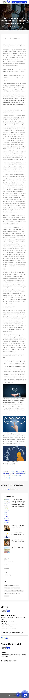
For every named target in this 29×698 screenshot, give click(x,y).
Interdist (6, 590)
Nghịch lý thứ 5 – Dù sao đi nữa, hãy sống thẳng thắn (18, 527)
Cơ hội (16, 585)
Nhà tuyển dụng (19, 590)
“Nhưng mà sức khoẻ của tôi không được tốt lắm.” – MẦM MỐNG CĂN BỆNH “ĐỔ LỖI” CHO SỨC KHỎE (14, 473)
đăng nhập (9, 489)
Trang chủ (3, 8)
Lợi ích (11, 590)
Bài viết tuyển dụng (9, 561)
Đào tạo (10, 8)
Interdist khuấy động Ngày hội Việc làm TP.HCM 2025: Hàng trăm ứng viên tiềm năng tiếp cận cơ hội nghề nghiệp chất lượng (18, 503)
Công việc (11, 585)
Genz (12, 588)
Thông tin (6, 568)
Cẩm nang (7, 588)
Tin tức (6, 593)
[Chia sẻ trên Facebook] (9, 478)
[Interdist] (6, 2)
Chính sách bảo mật (16, 632)
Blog (6, 585)
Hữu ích (17, 588)
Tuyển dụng (8, 575)
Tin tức (5, 572)
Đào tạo (6, 596)
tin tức (11, 593)
